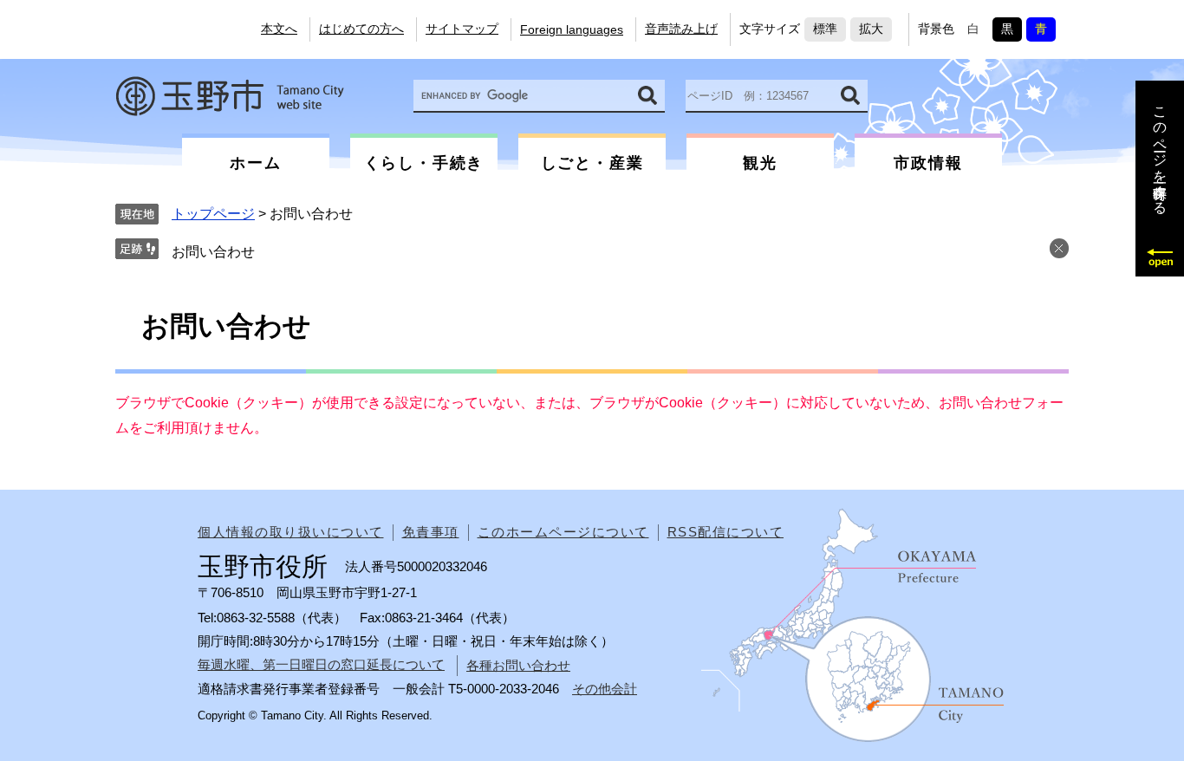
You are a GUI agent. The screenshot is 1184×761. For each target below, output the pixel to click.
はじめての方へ (361, 29)
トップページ (213, 213)
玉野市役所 (229, 96)
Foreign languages (571, 29)
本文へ (279, 29)
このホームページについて (563, 531)
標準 (825, 29)
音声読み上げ (681, 29)
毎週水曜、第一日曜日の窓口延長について (321, 664)
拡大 (871, 29)
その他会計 (604, 688)
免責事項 (430, 531)
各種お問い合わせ (518, 665)
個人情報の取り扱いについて (291, 531)
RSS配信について (725, 531)
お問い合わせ (213, 251)
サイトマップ (462, 29)
